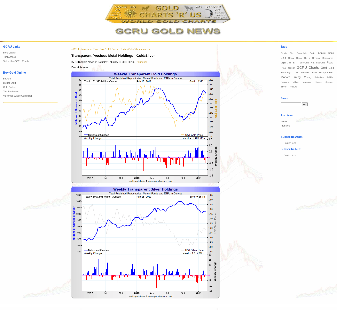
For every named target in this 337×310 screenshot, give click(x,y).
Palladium (319, 77)
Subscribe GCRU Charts (16, 61)
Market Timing (291, 77)
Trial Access (9, 57)
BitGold (7, 78)
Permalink (142, 62)
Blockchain (302, 53)
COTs (307, 58)
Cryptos (316, 58)
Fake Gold (304, 62)
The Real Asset (11, 91)
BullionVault (9, 83)
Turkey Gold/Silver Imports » (135, 49)
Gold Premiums (302, 72)
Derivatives (327, 58)
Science (329, 82)
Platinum (285, 82)
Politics (295, 82)
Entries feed (290, 143)
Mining (307, 77)
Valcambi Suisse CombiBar (17, 95)
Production (307, 82)
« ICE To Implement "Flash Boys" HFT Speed (95, 49)
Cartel (312, 53)
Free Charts (9, 52)
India (314, 72)
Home (284, 121)
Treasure (292, 87)
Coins (299, 58)
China (291, 58)
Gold (324, 67)
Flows (329, 62)
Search (285, 98)
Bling (292, 53)
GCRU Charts (308, 67)
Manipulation (326, 72)
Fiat (312, 62)
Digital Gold (286, 62)
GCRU (291, 68)
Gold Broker (9, 87)
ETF (295, 62)
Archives (285, 125)
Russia (319, 82)
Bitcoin (284, 53)
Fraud (283, 68)
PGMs (330, 77)
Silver (284, 86)
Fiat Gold (320, 62)
